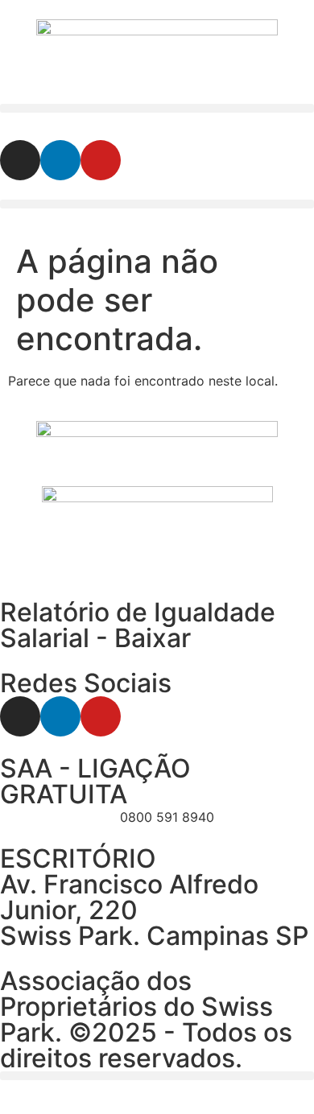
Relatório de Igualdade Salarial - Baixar (137, 625)
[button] (157, 108)
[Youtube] (101, 160)
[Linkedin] (60, 160)
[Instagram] (20, 160)
